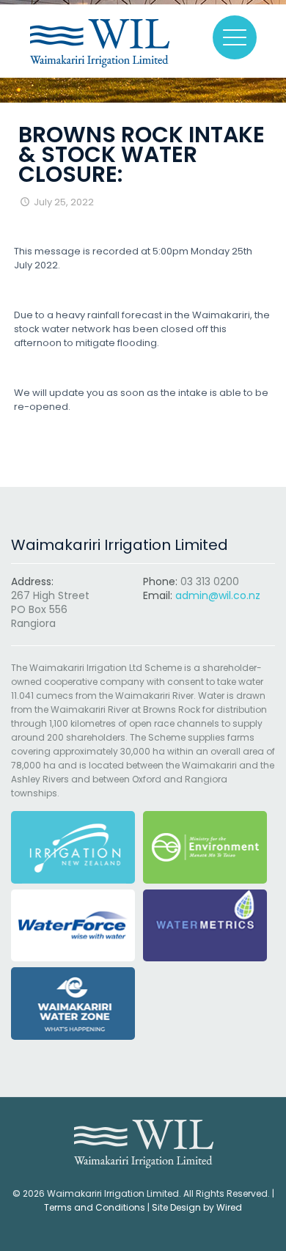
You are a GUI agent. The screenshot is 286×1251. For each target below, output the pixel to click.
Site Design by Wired (197, 1207)
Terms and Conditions (94, 1207)
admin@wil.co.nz (217, 595)
